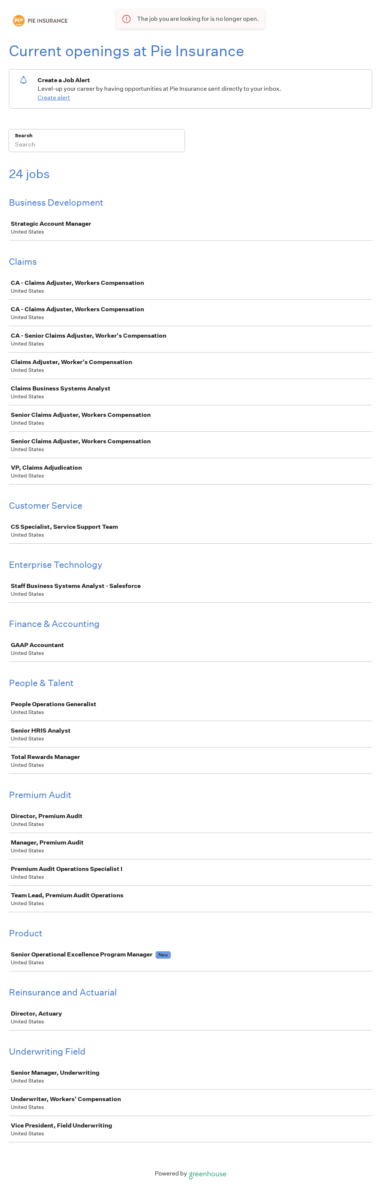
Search (23, 135)
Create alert (54, 97)
